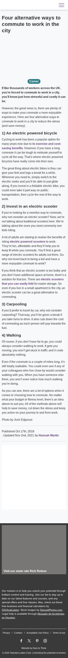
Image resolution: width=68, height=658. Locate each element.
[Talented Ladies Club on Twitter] (29, 641)
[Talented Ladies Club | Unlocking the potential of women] (25, 5)
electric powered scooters (27, 241)
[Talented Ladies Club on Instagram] (45, 641)
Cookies (18, 633)
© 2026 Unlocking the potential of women (34, 653)
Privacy (6, 633)
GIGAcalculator (10, 609)
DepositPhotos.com (51, 609)
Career (34, 81)
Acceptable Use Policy (37, 633)
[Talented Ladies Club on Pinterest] (37, 641)
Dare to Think (39, 648)
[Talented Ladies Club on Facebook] (21, 641)
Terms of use (59, 633)
